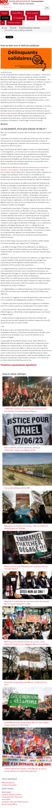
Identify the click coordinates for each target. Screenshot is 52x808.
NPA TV (30, 18)
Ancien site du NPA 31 (9, 804)
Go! (47, 7)
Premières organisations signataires (19, 365)
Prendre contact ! (14, 23)
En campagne (18, 18)
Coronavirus (43, 18)
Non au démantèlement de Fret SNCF (17, 488)
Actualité (5, 18)
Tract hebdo (6, 799)
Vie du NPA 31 (17, 13)
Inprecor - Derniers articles (11, 794)
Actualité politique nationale (29, 28)
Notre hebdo (6, 792)
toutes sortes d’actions (9, 113)
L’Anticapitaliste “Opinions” (12, 797)
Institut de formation (9, 785)
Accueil (4, 13)
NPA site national (8, 783)
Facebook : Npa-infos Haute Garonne (15, 802)
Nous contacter (32, 13)
